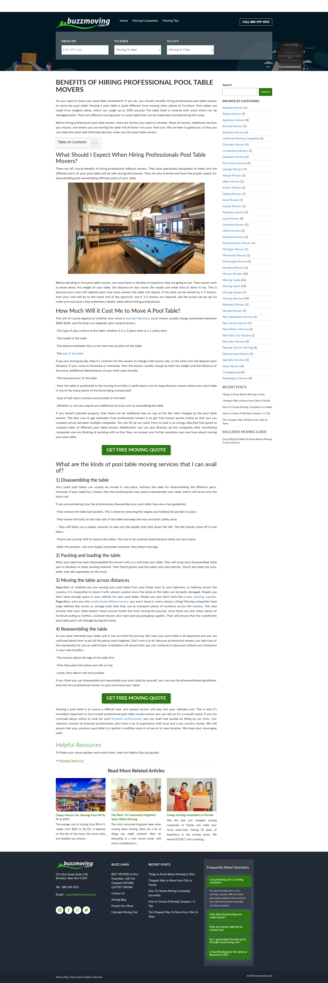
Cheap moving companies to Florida (190, 815)
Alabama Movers (232, 107)
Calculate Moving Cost (124, 912)
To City (173, 41)
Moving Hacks (231, 286)
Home (124, 20)
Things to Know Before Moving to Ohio (243, 394)
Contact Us (118, 893)
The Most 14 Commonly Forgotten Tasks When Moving (133, 817)
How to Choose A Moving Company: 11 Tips (246, 413)
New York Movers (233, 341)
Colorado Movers (233, 144)
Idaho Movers (231, 181)
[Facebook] (69, 910)
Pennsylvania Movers (235, 354)
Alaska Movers (231, 114)
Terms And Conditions (81, 977)
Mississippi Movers (234, 261)
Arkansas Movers (233, 132)
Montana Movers (233, 267)
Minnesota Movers (234, 255)
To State (121, 41)
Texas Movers (231, 366)
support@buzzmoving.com (80, 894)
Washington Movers (235, 378)
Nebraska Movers (233, 304)
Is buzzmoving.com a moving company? (226, 881)
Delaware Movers (233, 157)
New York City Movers (236, 335)
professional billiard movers (109, 601)
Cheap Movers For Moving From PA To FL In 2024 (80, 817)
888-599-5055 (70, 887)
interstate (142, 318)
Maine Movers (231, 230)
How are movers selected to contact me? (226, 928)
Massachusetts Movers (236, 243)
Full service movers (234, 163)
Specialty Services (233, 360)
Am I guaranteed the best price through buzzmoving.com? (228, 941)
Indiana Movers (232, 194)
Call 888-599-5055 (256, 22)
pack (133, 562)
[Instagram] (78, 910)
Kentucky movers (233, 212)
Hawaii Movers (231, 175)
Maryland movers (233, 237)
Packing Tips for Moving (237, 347)
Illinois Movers (231, 187)
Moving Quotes (232, 292)
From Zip (69, 41)
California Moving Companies (240, 138)
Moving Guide (231, 280)
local (129, 318)
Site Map (97, 977)
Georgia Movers (232, 169)
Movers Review (232, 274)
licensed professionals (126, 718)
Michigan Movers (233, 249)
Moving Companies (145, 20)
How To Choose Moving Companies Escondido (247, 407)
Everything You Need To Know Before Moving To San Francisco (247, 441)
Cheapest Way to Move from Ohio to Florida (246, 401)
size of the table (73, 353)
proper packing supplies (200, 596)
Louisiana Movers (233, 224)
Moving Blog (118, 900)
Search (227, 85)
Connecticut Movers (235, 151)
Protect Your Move (122, 906)
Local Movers (230, 218)
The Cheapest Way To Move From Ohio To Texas (244, 422)
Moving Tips (170, 20)
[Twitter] (87, 910)
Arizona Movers (232, 126)
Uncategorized (231, 372)
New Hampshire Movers (237, 317)
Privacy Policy (63, 977)
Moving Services (232, 298)
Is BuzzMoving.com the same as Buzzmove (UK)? (228, 953)
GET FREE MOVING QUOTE (136, 450)
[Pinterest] (60, 910)
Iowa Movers (230, 200)
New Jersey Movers (235, 323)
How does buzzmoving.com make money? (226, 916)
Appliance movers (233, 120)
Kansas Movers (232, 206)
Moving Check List (71, 760)
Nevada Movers (232, 311)
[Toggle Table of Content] (92, 143)
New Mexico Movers (235, 329)
